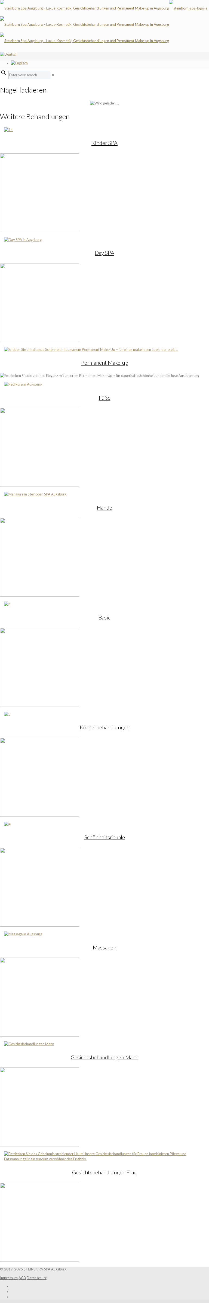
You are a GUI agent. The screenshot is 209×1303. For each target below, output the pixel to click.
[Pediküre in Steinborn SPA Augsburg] (23, 384)
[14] (8, 130)
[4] (7, 824)
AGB (22, 1278)
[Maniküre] (35, 494)
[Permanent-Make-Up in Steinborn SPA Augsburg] (91, 349)
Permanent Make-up (104, 362)
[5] (7, 714)
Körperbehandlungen (105, 727)
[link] (52, 75)
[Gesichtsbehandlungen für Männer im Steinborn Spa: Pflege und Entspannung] (29, 1044)
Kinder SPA (104, 142)
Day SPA (104, 252)
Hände (104, 507)
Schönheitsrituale (104, 837)
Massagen (104, 947)
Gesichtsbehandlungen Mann (105, 1057)
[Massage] (23, 934)
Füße (104, 397)
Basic (104, 617)
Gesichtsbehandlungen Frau (104, 1172)
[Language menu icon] (8, 54)
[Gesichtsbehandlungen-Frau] (104, 1159)
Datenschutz (37, 1278)
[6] (7, 604)
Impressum (9, 1278)
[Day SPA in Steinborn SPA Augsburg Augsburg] (23, 239)
